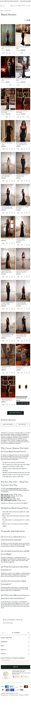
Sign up (15, 667)
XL (7, 85)
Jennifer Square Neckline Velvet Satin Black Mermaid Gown (22, 144)
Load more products (15, 412)
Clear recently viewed (8, 623)
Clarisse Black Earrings (21, 398)
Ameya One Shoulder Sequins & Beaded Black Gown (21, 304)
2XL (13, 53)
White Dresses (22, 424)
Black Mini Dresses (8, 424)
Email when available (23, 403)
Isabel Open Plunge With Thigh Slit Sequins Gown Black (6, 400)
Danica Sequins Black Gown (7, 238)
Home (2, 10)
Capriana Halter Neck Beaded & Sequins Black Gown (6, 272)
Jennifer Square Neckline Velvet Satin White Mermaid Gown (6, 176)
